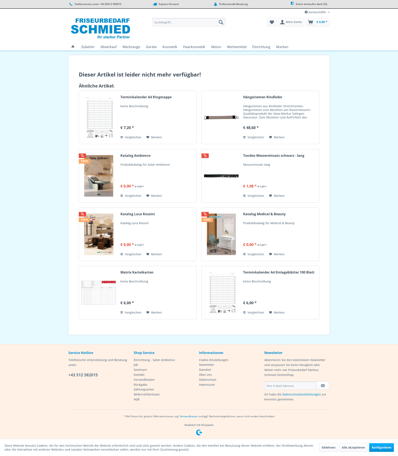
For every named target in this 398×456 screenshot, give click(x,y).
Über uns (205, 375)
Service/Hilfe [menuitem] (317, 12)
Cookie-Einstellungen (213, 360)
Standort (205, 370)
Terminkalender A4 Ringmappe (146, 97)
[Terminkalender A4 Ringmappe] (98, 117)
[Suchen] (221, 22)
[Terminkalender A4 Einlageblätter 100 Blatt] (221, 292)
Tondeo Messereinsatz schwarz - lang (273, 155)
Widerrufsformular (147, 394)
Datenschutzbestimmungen (301, 394)
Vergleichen (132, 137)
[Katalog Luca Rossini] (98, 234)
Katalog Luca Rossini (137, 214)
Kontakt (139, 375)
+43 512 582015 (83, 375)
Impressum (207, 385)
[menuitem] (188, 22)
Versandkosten (144, 380)
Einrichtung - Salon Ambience (154, 360)
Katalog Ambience (135, 155)
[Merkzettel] (271, 22)
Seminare (140, 370)
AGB (137, 399)
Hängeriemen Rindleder (262, 97)
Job (136, 365)
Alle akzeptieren (353, 447)
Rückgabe (140, 385)
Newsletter (206, 365)
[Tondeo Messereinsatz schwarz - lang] (221, 175)
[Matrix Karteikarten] (98, 292)
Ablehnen (328, 447)
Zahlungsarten (144, 389)
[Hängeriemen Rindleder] (221, 117)
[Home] (73, 47)
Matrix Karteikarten (137, 272)
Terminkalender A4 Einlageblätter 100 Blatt (278, 272)
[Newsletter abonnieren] (322, 386)
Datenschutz (207, 380)
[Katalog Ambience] (98, 175)
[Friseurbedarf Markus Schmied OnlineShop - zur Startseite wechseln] (100, 29)
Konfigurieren (381, 447)
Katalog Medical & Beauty (264, 214)
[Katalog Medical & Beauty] (221, 234)
